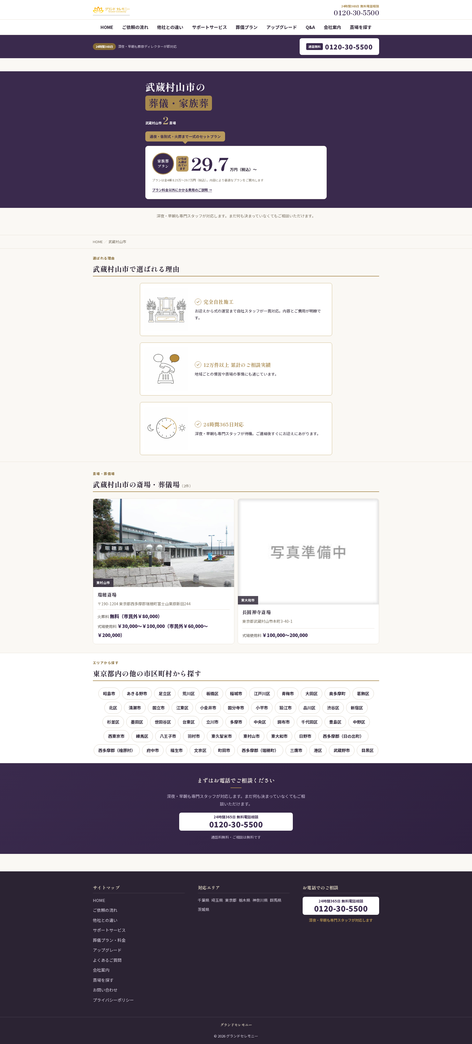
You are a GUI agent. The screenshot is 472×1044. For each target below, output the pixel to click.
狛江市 (285, 707)
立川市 (212, 722)
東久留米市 (221, 736)
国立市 (158, 707)
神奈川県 (260, 900)
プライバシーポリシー (113, 1000)
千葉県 (203, 900)
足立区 (165, 693)
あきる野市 (137, 693)
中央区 (260, 722)
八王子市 (168, 736)
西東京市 (116, 736)
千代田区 (309, 722)
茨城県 (203, 909)
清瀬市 (135, 707)
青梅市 (288, 693)
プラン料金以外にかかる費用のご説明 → (182, 189)
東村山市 (251, 736)
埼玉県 (217, 900)
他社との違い (170, 27)
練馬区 (142, 736)
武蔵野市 (342, 750)
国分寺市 (236, 707)
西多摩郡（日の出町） (343, 736)
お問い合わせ (105, 990)
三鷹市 (296, 750)
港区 (318, 750)
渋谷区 (333, 707)
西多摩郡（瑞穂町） (260, 750)
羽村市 (194, 736)
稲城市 (236, 693)
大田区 (311, 693)
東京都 (231, 900)
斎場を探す (361, 27)
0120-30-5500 (340, 46)
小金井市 (208, 707)
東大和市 (279, 736)
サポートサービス (209, 27)
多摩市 (236, 722)
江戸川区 (262, 693)
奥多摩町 (337, 693)
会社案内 (332, 27)
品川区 (309, 707)
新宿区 (357, 707)
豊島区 (335, 722)
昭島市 (109, 693)
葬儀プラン (247, 27)
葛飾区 (363, 693)
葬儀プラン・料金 (109, 940)
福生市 (176, 750)
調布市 (284, 722)
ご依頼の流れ (135, 27)
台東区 (188, 722)
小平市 (262, 707)
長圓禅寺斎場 (256, 612)
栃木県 (244, 900)
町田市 (224, 750)
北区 (113, 707)
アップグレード (281, 27)
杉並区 (113, 722)
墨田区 (137, 722)
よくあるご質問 (107, 960)
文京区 (200, 750)
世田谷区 (163, 722)
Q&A (310, 27)
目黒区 (367, 750)
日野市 (305, 736)
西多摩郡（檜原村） (116, 750)
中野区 (359, 722)
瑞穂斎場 (107, 594)
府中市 (153, 750)
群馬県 (275, 900)
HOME (107, 27)
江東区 (182, 707)
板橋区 (212, 693)
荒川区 (188, 693)
